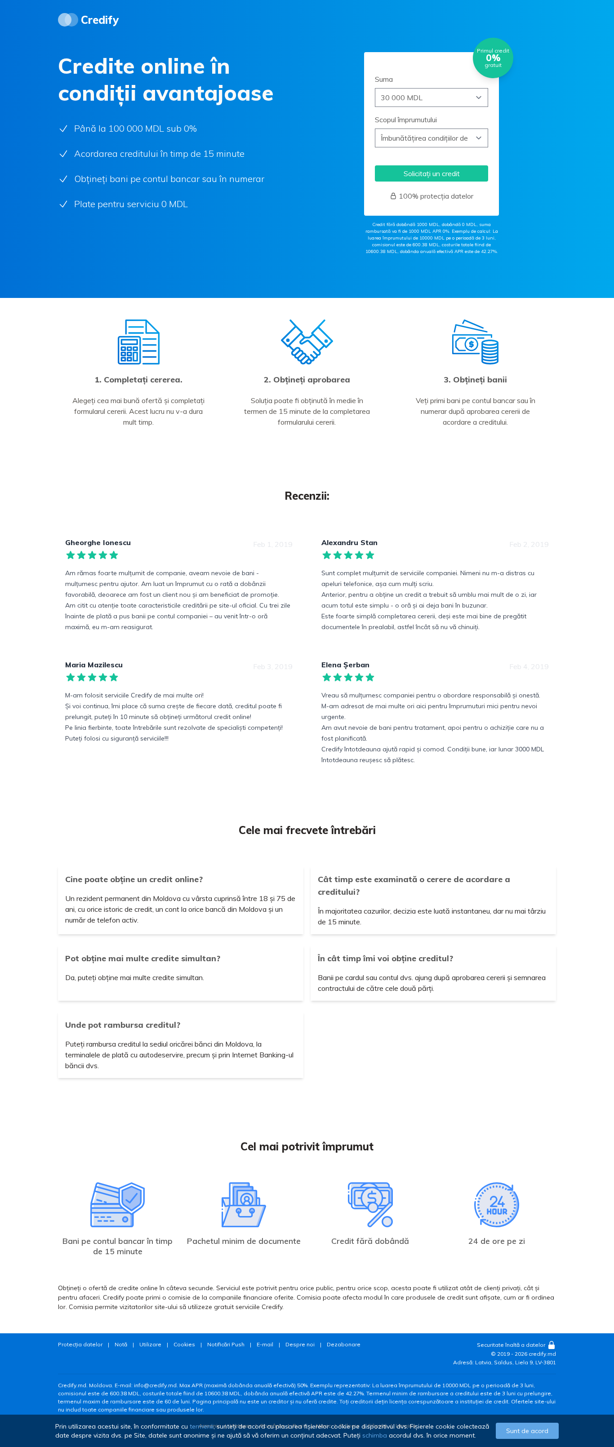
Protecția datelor (80, 1344)
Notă (121, 1344)
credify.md (542, 1353)
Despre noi (300, 1344)
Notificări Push (226, 1344)
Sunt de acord (527, 1431)
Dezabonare (343, 1344)
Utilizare (150, 1344)
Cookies (184, 1344)
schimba (374, 1435)
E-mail (265, 1344)
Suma (384, 79)
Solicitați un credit (432, 173)
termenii (202, 1426)
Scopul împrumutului (406, 119)
